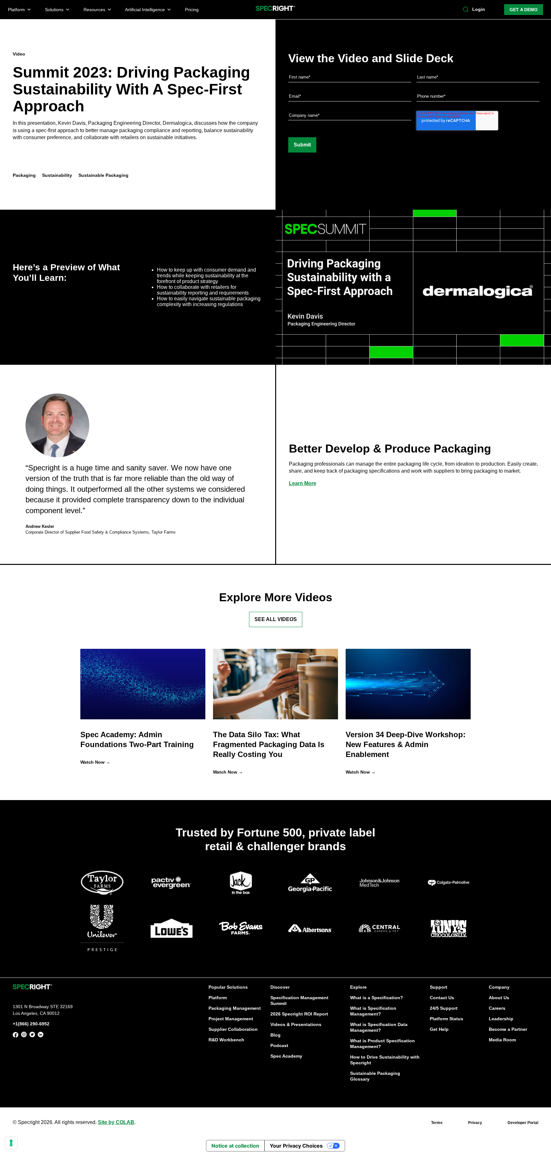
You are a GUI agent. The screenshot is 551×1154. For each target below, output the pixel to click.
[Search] (465, 9)
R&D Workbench (226, 1039)
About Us (499, 997)
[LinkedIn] (40, 1035)
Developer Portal (523, 1122)
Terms (437, 1122)
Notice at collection (235, 1146)
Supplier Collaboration (233, 1029)
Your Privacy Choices (296, 1146)
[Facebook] (15, 1035)
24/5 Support (444, 1008)
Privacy (475, 1122)
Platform (218, 997)
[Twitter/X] (32, 1035)
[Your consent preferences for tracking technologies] (11, 1143)
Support (438, 987)
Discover (280, 987)
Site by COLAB (116, 1122)
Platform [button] (16, 9)
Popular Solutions (228, 987)
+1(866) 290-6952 (31, 1023)
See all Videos (275, 619)
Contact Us (442, 997)
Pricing (192, 9)
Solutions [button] (54, 9)
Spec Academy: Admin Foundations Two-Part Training (137, 739)
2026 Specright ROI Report (299, 1013)
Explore (358, 987)
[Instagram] (24, 1035)
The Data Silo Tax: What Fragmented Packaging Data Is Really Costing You (268, 744)
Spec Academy (286, 1056)
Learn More (302, 483)
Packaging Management (235, 1008)
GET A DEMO (524, 9)
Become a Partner (508, 1029)
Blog (275, 1035)
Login (478, 9)
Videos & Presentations (295, 1024)
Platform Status (446, 1018)
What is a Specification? (376, 997)
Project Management (231, 1018)
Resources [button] (94, 9)
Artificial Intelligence (145, 9)
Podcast (279, 1045)
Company (499, 987)
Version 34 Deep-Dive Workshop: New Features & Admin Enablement (406, 744)
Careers (497, 1008)
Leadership (501, 1018)
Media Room (502, 1039)
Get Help (439, 1029)
